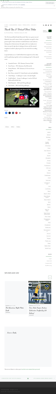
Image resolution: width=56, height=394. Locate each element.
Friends (49, 163)
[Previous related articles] (46, 277)
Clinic (49, 148)
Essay (49, 160)
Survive (49, 236)
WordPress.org (48, 265)
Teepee (49, 238)
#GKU (49, 132)
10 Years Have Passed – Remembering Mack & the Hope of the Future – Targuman (47, 73)
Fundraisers (47, 165)
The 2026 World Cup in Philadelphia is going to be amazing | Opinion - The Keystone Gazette (47, 83)
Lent (49, 186)
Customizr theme (17, 391)
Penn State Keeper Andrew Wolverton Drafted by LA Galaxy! (38, 310)
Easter (49, 155)
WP (5, 391)
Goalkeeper (48, 175)
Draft (49, 153)
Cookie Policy (23, 4)
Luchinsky (48, 188)
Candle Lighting (47, 143)
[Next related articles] (50, 277)
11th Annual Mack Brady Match (48, 57)
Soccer (49, 233)
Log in (50, 258)
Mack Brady (6, 389)
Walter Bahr (48, 245)
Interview (48, 180)
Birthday (48, 137)
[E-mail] (46, 25)
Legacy (50, 54)
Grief (49, 178)
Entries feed (49, 261)
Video (49, 243)
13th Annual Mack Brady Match (48, 43)
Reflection (48, 227)
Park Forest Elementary (47, 214)
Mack (49, 191)
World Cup (48, 248)
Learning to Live (47, 183)
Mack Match (47, 199)
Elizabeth (48, 158)
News (49, 207)
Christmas (48, 145)
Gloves (49, 173)
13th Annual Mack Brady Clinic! (48, 47)
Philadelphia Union (47, 220)
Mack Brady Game (47, 197)
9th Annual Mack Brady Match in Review (48, 96)
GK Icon (48, 168)
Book (49, 139)
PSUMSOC (48, 225)
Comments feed (48, 263)
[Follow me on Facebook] (51, 25)
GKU (49, 170)
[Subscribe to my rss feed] (43, 25)
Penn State (48, 216)
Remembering (47, 230)
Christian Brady (9, 32)
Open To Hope (47, 210)
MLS (49, 202)
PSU (49, 222)
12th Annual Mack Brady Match (48, 51)
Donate (50, 77)
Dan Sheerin (47, 150)
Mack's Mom (47, 193)
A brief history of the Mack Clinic (48, 120)
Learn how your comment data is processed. (30, 369)
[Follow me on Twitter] (48, 25)
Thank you (48, 241)
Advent (49, 134)
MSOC (49, 204)
